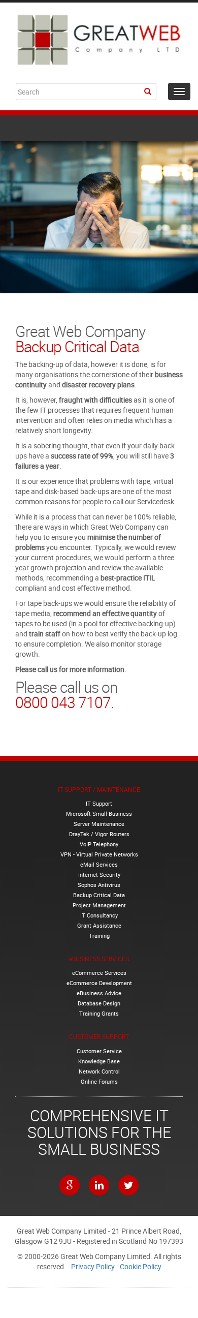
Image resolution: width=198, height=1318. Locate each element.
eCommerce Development (99, 983)
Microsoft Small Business (99, 813)
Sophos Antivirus (99, 884)
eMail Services (99, 864)
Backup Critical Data (99, 895)
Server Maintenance (99, 823)
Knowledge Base (99, 1061)
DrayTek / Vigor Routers (99, 834)
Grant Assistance (99, 925)
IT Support (99, 803)
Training (99, 935)
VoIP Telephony (99, 844)
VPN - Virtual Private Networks (99, 854)
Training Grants (99, 1013)
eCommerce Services (99, 972)
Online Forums (99, 1081)
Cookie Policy (140, 1266)
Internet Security (99, 874)
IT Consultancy (99, 915)
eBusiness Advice (99, 993)
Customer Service (99, 1051)
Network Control (99, 1071)
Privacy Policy (93, 1266)
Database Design (99, 1003)
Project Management (99, 905)
